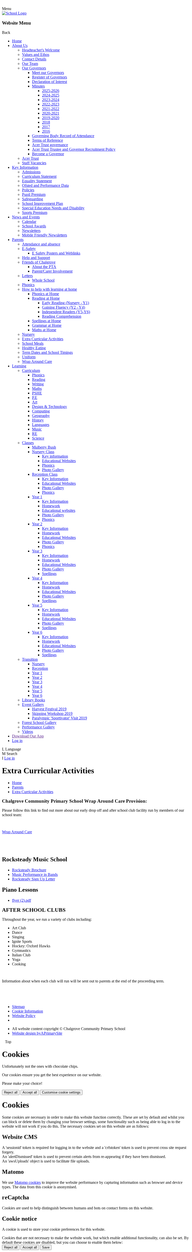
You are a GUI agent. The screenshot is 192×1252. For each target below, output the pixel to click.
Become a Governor (48, 154)
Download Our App (28, 736)
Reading (38, 379)
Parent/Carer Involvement (52, 271)
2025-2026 (50, 91)
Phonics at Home (45, 294)
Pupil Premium (34, 194)
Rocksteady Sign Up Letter (33, 879)
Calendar (29, 221)
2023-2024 (50, 100)
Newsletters (31, 230)
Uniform (29, 357)
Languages (40, 425)
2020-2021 (50, 113)
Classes (28, 443)
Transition (30, 659)
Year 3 (37, 551)
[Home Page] (14, 13)
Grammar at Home (47, 325)
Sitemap (18, 1007)
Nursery (28, 334)
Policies (28, 190)
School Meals (33, 343)
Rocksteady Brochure (29, 870)
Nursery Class (43, 452)
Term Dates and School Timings (47, 352)
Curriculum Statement (39, 176)
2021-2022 (50, 109)
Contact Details (34, 59)
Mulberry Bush (44, 447)
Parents (18, 239)
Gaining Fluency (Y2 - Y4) (63, 307)
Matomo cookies (27, 1182)
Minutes (38, 86)
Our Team (30, 63)
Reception (40, 668)
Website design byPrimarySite (37, 1033)
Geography (41, 415)
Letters (27, 276)
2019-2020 (50, 118)
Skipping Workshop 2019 (52, 713)
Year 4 (37, 578)
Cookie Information (27, 1011)
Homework (51, 506)
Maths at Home (44, 330)
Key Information (25, 167)
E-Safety (29, 248)
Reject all (11, 1092)
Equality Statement (37, 181)
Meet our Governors (48, 72)
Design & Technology (49, 406)
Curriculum (31, 370)
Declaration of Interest (49, 81)
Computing (41, 411)
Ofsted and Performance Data (45, 185)
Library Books (33, 700)
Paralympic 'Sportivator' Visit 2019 (59, 718)
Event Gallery (33, 704)
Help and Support (36, 258)
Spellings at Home (46, 321)
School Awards (34, 226)
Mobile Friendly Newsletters (44, 235)
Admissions (31, 172)
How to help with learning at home (49, 289)
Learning (19, 366)
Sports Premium (34, 212)
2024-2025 (50, 95)
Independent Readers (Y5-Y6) (66, 312)
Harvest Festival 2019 (49, 709)
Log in (17, 740)
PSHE (37, 393)
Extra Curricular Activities (42, 339)
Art (34, 402)
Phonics (28, 285)
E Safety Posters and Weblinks (56, 253)
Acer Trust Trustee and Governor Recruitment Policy (74, 149)
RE (34, 434)
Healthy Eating (34, 348)
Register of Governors (49, 77)
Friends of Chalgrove (39, 262)
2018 (46, 122)
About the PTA (44, 267)
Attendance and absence (41, 244)
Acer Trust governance (50, 145)
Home (17, 41)
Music (37, 429)
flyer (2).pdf (21, 900)
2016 (46, 131)
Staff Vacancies (34, 163)
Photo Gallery (53, 470)
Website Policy (24, 1016)
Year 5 (37, 605)
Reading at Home (46, 298)
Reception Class (45, 474)
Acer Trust (30, 158)
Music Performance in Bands (35, 874)
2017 (46, 127)
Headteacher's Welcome (41, 50)
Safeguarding (32, 199)
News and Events (26, 217)
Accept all (29, 1092)
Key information (55, 456)
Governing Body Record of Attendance (63, 136)
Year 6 (37, 632)
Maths (37, 388)
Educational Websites (59, 461)
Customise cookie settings (61, 1092)
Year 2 (37, 524)
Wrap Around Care (37, 361)
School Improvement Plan (42, 203)
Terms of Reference (47, 140)
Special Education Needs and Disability (53, 208)
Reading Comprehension (61, 316)
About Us (20, 45)
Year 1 (37, 497)
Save (46, 1247)
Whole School (43, 280)
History (38, 420)
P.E (34, 397)
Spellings (49, 573)
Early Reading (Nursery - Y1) (65, 303)
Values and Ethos (35, 54)
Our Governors (34, 68)
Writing (38, 384)
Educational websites (58, 510)
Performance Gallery (38, 727)
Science (38, 438)
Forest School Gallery (39, 722)
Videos (27, 731)
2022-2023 (50, 104)
